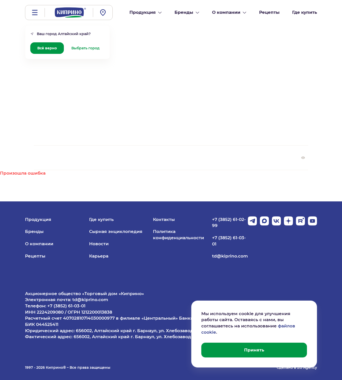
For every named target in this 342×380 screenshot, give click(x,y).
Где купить (101, 219)
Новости (99, 243)
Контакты (164, 219)
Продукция (38, 219)
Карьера (98, 256)
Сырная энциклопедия (115, 231)
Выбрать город (85, 48)
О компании (39, 243)
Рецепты (35, 256)
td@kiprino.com (230, 256)
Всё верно (47, 48)
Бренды (34, 231)
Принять (254, 349)
